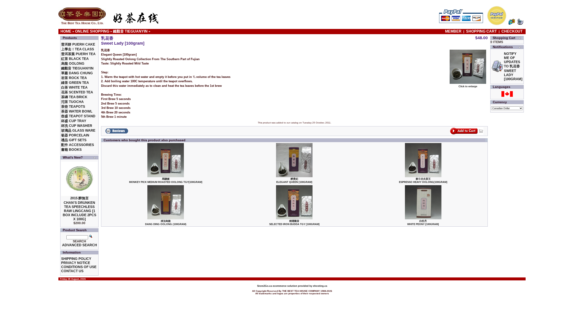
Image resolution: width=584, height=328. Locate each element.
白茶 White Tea (74, 87)
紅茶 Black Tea (75, 59)
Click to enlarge (468, 86)
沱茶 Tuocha (72, 102)
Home (65, 31)
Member (453, 31)
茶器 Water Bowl (76, 111)
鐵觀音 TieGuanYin (130, 31)
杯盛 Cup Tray (73, 121)
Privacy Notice (75, 263)
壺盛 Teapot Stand (78, 116)
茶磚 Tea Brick (74, 97)
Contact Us (72, 271)
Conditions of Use (78, 267)
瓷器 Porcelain (75, 135)
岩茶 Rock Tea (74, 78)
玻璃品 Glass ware (78, 130)
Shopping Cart (481, 31)
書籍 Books (71, 149)
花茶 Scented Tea (77, 92)
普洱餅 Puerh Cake (78, 44)
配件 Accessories (77, 145)
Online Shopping (92, 31)
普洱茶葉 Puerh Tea (78, 54)
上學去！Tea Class (77, 49)
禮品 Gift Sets (73, 140)
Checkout (512, 31)
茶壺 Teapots (73, 106)
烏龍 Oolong (72, 63)
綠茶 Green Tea (75, 83)
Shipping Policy (76, 259)
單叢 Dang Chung (77, 73)
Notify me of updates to (513, 66)
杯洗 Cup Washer (76, 126)
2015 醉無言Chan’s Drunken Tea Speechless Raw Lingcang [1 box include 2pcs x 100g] (79, 208)
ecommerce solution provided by (285, 285)
